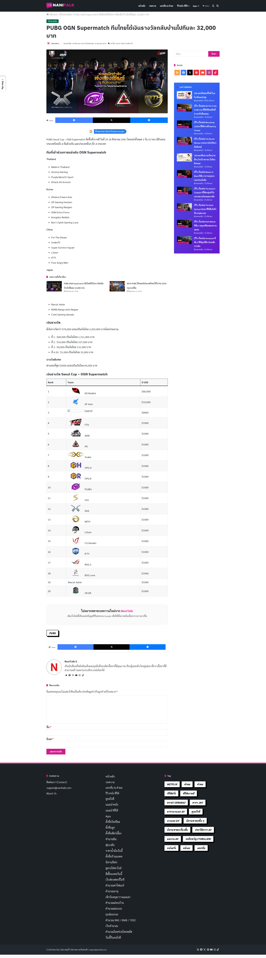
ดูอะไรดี (110, 798)
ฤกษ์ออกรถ (112, 914)
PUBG (52, 633)
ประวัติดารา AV (203, 829)
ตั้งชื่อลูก (110, 827)
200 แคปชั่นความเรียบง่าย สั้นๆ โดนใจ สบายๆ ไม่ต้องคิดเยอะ (204, 159)
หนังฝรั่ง (171, 848)
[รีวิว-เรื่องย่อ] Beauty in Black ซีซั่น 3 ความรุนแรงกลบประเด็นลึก (204, 176)
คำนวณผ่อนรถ (114, 908)
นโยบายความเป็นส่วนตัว (79, 949)
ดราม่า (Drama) (176, 802)
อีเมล (49, 739)
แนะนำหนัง (112, 804)
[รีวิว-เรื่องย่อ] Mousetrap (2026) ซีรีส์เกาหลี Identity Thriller (205, 126)
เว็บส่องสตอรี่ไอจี (115, 879)
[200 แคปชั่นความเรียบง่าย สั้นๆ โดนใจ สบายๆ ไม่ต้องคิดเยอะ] (184, 157)
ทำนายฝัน (111, 839)
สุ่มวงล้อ (110, 845)
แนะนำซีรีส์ (112, 810)
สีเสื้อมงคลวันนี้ (114, 874)
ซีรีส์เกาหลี (188, 793)
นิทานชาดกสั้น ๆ (195, 820)
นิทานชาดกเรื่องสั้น (177, 829)
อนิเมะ (186, 848)
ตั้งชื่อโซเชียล (113, 822)
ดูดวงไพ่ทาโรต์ (114, 868)
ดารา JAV (197, 802)
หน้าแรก (53, 14)
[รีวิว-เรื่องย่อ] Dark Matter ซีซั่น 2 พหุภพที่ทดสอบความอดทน (205, 225)
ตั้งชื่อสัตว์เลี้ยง (114, 833)
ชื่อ (48, 727)
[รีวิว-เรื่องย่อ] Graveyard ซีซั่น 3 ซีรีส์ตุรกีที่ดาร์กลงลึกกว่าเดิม (205, 242)
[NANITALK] (60, 6)
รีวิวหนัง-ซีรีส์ (182, 6)
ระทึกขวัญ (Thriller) (198, 838)
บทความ (152, 6)
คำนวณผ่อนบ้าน (115, 902)
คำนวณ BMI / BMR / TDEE (121, 920)
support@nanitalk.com (58, 787)
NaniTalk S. (55, 43)
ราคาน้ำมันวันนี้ (114, 850)
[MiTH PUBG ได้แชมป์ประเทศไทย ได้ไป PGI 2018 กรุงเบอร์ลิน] (117, 286)
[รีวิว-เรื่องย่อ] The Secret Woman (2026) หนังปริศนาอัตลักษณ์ (205, 143)
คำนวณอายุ (112, 891)
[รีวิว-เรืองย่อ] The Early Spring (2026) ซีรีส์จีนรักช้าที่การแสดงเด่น (205, 209)
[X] (73, 675)
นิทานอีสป (111, 862)
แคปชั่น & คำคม (166, 6)
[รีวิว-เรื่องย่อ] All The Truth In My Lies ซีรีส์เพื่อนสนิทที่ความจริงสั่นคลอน (205, 110)
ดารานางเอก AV (176, 811)
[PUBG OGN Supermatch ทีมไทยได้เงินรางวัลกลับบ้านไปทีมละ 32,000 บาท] (54, 286)
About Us (51, 793)
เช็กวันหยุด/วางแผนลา (118, 897)
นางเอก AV (173, 820)
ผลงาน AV (172, 838)
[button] (2, 84)
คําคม (200, 784)
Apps (195, 6)
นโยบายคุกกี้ (65, 949)
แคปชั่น (201, 848)
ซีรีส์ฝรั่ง (171, 793)
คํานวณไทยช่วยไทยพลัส (119, 931)
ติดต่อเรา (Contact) (56, 782)
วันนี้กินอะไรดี (113, 937)
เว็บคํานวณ (112, 926)
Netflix (172, 784)
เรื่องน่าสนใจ (65, 14)
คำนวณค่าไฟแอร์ (115, 885)
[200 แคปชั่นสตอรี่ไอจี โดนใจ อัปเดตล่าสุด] (184, 95)
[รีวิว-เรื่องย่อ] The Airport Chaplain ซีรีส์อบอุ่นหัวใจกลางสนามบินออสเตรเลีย (204, 192)
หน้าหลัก (141, 6)
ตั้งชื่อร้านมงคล (114, 856)
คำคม (187, 784)
